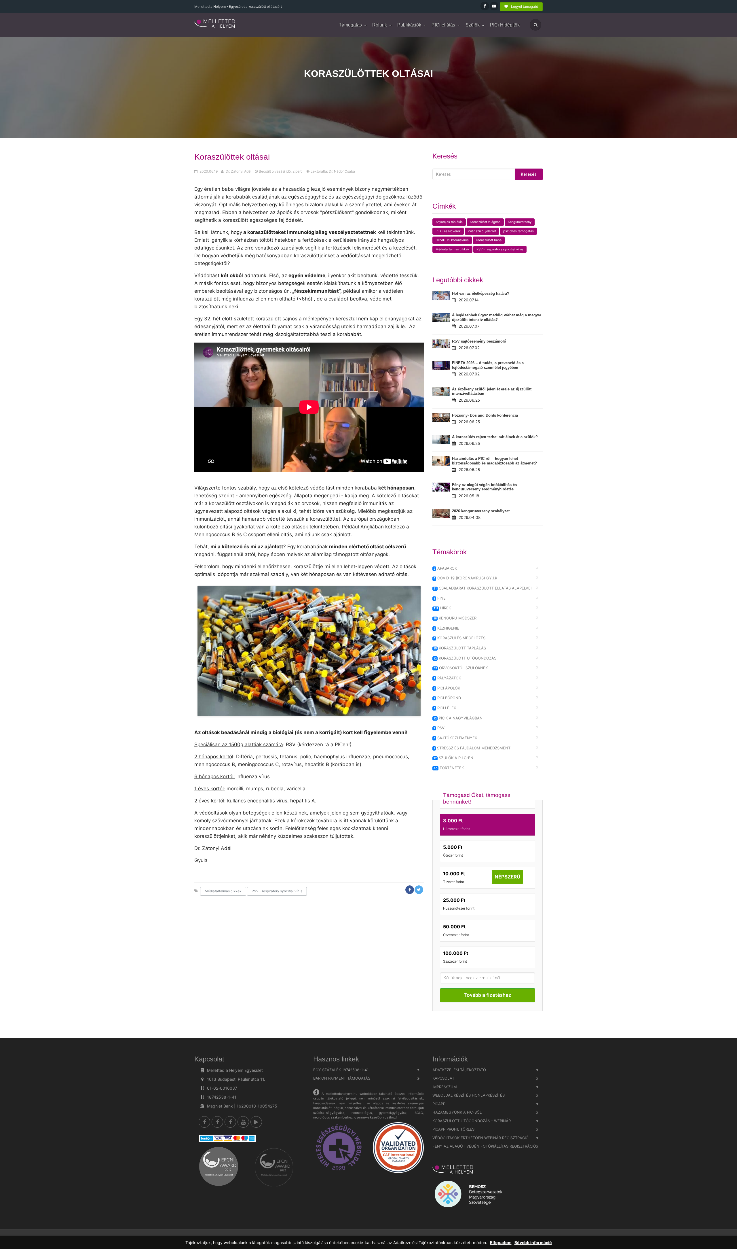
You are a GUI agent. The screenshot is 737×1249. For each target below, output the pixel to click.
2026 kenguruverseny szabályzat (481, 511)
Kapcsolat (443, 1078)
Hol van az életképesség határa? (480, 293)
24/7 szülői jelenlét (482, 231)
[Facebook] (204, 1122)
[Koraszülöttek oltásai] (215, 24)
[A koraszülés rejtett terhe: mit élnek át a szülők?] (441, 439)
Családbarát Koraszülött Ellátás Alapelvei (483, 588)
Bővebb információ (533, 1242)
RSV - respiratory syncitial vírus (277, 891)
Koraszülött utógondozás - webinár (471, 1120)
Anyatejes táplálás (449, 222)
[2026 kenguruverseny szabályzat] (441, 513)
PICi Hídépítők (505, 24)
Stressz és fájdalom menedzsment (472, 748)
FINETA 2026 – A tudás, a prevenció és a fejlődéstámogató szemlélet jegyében (488, 365)
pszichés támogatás (518, 231)
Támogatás (350, 24)
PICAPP (438, 1103)
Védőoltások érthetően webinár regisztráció (480, 1137)
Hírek (442, 608)
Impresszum (444, 1086)
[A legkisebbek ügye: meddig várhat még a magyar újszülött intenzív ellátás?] (441, 317)
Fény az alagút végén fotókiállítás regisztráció (484, 1146)
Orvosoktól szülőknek (461, 668)
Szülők (473, 24)
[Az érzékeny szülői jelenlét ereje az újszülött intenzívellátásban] (441, 391)
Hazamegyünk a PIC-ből (457, 1112)
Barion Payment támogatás (341, 1078)
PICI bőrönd (447, 698)
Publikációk (409, 24)
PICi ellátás (443, 24)
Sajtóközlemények (455, 738)
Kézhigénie (446, 628)
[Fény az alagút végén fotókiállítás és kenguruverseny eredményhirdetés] (441, 487)
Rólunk (379, 24)
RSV (439, 727)
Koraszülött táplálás (460, 648)
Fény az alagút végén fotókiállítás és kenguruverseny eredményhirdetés (484, 487)
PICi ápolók (447, 688)
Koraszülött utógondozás (465, 658)
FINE (440, 598)
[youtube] (243, 1122)
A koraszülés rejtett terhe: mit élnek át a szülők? (495, 437)
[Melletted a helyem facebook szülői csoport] (217, 1122)
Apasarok (445, 568)
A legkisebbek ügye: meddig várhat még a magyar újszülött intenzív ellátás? (496, 317)
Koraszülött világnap (485, 222)
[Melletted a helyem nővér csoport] (230, 1122)
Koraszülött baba (489, 240)
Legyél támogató (524, 6)
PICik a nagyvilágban (458, 718)
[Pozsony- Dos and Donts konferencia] (441, 417)
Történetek (449, 768)
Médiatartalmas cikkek (223, 891)
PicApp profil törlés (453, 1129)
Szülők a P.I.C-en (454, 757)
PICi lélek (445, 708)
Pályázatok (447, 678)
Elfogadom (501, 1242)
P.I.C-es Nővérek (448, 231)
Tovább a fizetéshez (487, 995)
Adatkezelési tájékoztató (459, 1069)
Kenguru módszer (455, 618)
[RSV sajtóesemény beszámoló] (441, 343)
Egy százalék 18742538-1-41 (340, 1069)
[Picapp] (256, 1122)
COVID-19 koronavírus (452, 240)
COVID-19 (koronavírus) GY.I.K (465, 578)
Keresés (529, 174)
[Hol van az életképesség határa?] (441, 296)
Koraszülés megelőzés (460, 638)
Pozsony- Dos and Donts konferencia (485, 415)
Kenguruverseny (519, 222)
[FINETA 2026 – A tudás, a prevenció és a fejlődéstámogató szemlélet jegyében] (441, 365)
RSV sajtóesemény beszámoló (479, 341)
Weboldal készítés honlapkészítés (468, 1095)
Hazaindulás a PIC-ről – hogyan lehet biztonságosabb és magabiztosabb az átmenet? (494, 460)
